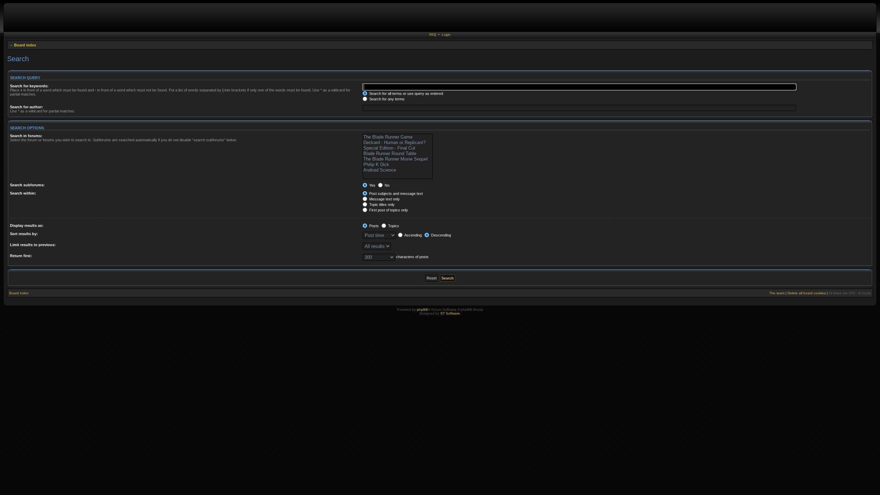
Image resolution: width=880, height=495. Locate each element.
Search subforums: (27, 185)
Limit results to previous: (33, 245)
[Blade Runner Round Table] (397, 153)
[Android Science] (397, 170)
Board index (25, 45)
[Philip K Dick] (397, 164)
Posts (373, 226)
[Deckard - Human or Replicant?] (397, 142)
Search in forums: (26, 136)
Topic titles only (381, 204)
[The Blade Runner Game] (397, 137)
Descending (440, 235)
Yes (371, 185)
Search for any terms (386, 99)
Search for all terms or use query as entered (405, 93)
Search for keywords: (29, 86)
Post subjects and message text (395, 193)
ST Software (450, 313)
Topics (393, 226)
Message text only (384, 199)
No (386, 185)
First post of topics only (388, 210)
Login (446, 34)
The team (776, 293)
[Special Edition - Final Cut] (397, 148)
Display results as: (26, 225)
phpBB (422, 309)
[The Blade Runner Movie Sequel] (397, 159)
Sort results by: (24, 234)
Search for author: (26, 107)
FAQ (432, 34)
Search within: (23, 193)
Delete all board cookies (807, 293)
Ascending (413, 235)
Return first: (21, 256)
